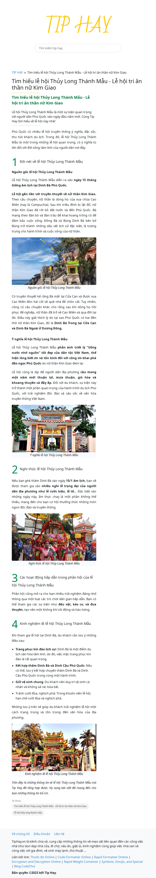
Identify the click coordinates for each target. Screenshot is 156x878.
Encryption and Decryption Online (36, 862)
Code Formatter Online (74, 857)
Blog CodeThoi (24, 866)
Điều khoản (42, 834)
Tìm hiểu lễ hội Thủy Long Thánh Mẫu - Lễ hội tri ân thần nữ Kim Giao (50, 806)
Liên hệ (59, 834)
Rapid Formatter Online (111, 857)
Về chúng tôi (21, 834)
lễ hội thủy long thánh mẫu (28, 812)
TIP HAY (17, 72)
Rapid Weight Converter (81, 862)
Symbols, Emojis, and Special (122, 862)
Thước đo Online (42, 857)
